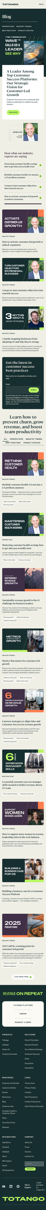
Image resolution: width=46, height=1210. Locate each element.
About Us (28, 1142)
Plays (4, 1118)
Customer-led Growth (10, 1083)
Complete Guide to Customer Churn (9, 1112)
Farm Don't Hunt (8, 1123)
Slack (4, 1156)
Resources (6, 1097)
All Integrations (8, 1170)
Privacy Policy (29, 397)
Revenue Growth (31, 1045)
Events (5, 1092)
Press (27, 1147)
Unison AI (6, 1049)
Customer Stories (9, 1088)
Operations (29, 1068)
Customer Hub (7, 1106)
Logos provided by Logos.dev (40, 1186)
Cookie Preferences (32, 1102)
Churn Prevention (32, 1040)
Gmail (4, 1166)
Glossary (5, 1127)
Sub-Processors (31, 1097)
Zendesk (5, 1147)
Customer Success (32, 1054)
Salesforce (6, 1142)
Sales (27, 1059)
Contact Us (29, 1156)
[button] (41, 4)
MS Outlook (7, 1161)
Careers (28, 1152)
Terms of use (30, 1083)
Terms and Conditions (13, 397)
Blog (4, 1102)
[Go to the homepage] (10, 4)
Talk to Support (28, 1186)
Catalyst (5, 1045)
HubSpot (5, 1152)
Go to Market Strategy (33, 1049)
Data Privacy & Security (34, 1106)
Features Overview (9, 1054)
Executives (29, 1063)
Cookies (28, 1092)
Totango (5, 1040)
